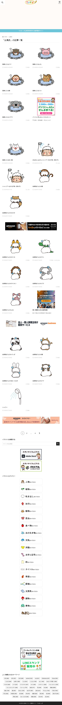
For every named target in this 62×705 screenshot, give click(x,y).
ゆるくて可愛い (52, 681)
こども (33, 681)
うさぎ (8, 681)
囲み (7, 690)
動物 (53, 687)
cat (37, 678)
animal (29, 678)
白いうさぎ (24, 696)
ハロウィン (42, 684)
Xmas (55, 678)
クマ (15, 684)
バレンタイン (53, 684)
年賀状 (14, 693)
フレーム (23, 687)
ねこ (41, 681)
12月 (20, 678)
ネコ (33, 684)
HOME (5, 36)
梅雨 (34, 693)
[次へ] (39, 433)
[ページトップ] (58, 701)
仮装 (32, 687)
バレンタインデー (12, 687)
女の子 (30, 690)
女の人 (21, 690)
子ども (46, 690)
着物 (33, 696)
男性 (15, 696)
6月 (13, 678)
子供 (55, 690)
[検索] (58, 443)
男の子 (56, 693)
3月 (6, 678)
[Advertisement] (31, 17)
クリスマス (24, 684)
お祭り (17, 681)
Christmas (45, 678)
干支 (5, 693)
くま (25, 681)
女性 (38, 690)
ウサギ (7, 684)
